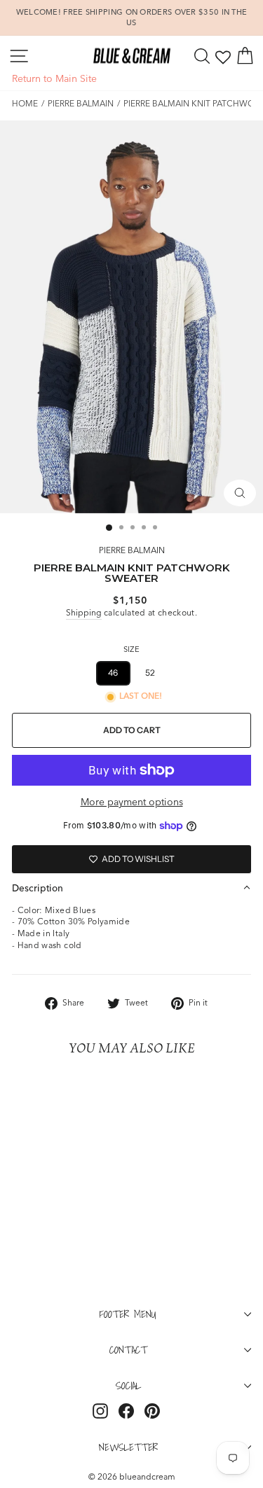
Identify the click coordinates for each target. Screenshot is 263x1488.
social (128, 1385)
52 (150, 672)
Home (25, 103)
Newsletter (128, 1446)
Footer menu (128, 1313)
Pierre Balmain (81, 103)
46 (113, 672)
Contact (128, 1349)
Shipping (84, 612)
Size (131, 649)
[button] (131, 888)
